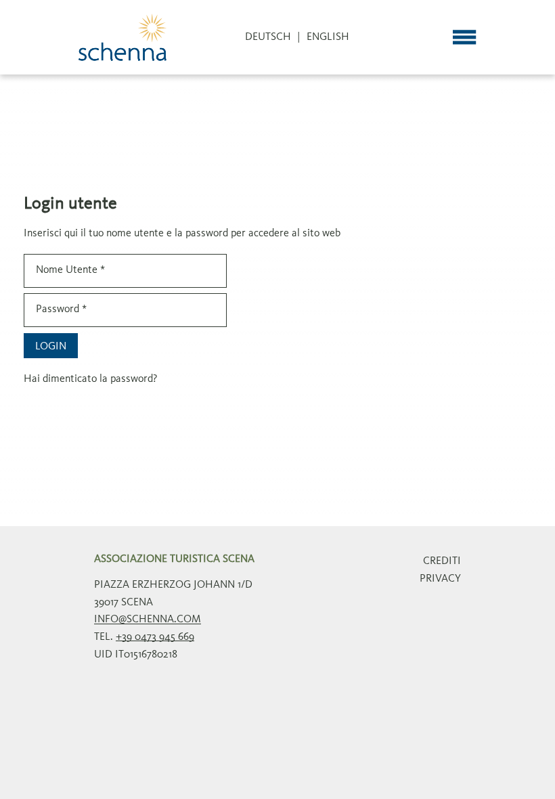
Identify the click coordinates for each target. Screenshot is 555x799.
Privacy (440, 579)
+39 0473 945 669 (155, 637)
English (328, 37)
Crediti (442, 561)
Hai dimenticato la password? (90, 379)
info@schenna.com (147, 619)
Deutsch (268, 37)
